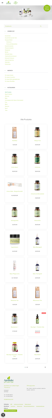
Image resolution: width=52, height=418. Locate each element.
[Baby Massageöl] (37, 239)
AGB (11, 404)
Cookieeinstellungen (40, 406)
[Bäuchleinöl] (37, 346)
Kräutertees (8, 64)
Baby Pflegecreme (14, 273)
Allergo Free (37, 140)
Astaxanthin (37, 220)
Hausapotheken (8, 40)
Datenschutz (19, 406)
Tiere (6, 110)
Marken (10, 70)
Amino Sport (14, 167)
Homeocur (10, 31)
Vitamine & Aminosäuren (10, 56)
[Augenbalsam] (14, 239)
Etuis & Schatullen (9, 46)
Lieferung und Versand (18, 404)
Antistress (37, 167)
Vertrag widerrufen (10, 410)
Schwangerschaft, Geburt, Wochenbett (14, 100)
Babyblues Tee (14, 300)
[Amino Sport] (15, 159)
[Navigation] (2, 3)
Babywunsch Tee (37, 300)
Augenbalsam (14, 247)
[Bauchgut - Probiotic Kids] (37, 319)
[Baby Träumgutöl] (37, 266)
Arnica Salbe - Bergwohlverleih (15, 191)
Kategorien (11, 87)
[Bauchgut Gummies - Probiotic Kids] (15, 346)
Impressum (13, 406)
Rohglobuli (7, 50)
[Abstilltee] (15, 132)
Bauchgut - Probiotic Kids (37, 327)
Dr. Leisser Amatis (9, 75)
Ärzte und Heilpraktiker (11, 44)
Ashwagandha (14, 220)
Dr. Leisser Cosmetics (10, 77)
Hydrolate (7, 62)
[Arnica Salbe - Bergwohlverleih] (14, 184)
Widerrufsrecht (28, 404)
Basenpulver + (14, 327)
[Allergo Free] (37, 132)
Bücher (6, 52)
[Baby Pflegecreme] (15, 266)
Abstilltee (14, 140)
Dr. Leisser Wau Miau (10, 81)
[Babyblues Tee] (15, 292)
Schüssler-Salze (8, 54)
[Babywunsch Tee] (37, 292)
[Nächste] (45, 367)
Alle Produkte (8, 92)
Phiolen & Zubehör (9, 48)
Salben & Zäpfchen (9, 60)
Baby (6, 98)
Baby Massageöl (37, 247)
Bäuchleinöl (37, 354)
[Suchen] (40, 26)
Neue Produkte (8, 94)
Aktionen (7, 96)
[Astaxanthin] (37, 212)
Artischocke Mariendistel (37, 194)
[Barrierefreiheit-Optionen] (3, 415)
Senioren (7, 106)
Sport (6, 108)
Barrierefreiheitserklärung (29, 406)
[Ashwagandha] (15, 212)
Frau (6, 102)
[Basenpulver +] (15, 319)
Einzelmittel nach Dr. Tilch (11, 37)
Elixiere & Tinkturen (9, 58)
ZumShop (47, 8)
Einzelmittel (7, 35)
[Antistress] (37, 159)
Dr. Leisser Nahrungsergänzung (12, 79)
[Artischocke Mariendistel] (37, 186)
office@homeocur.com (8, 399)
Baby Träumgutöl (37, 273)
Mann (6, 104)
